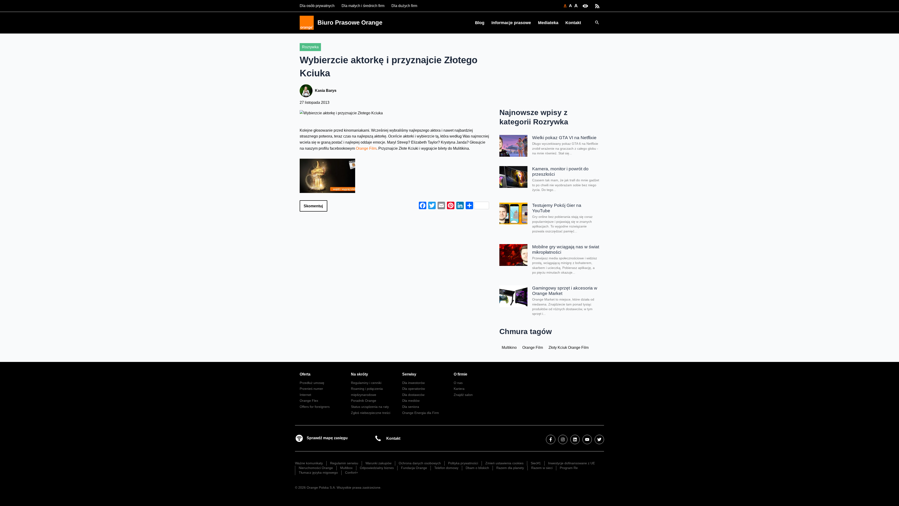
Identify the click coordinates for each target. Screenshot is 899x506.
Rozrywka (310, 47)
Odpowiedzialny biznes (377, 468)
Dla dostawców (413, 395)
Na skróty (359, 374)
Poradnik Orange (363, 400)
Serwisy (409, 374)
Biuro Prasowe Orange (349, 22)
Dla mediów (411, 400)
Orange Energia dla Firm (420, 413)
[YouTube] (587, 439)
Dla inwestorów (413, 383)
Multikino (509, 348)
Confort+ (351, 472)
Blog (479, 22)
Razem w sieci (542, 468)
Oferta (305, 374)
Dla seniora (410, 407)
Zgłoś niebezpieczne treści (370, 413)
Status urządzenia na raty (370, 407)
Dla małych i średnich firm (363, 6)
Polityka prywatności (463, 463)
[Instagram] (562, 439)
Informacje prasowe (511, 22)
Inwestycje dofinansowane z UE (571, 463)
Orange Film (366, 148)
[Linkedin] (575, 439)
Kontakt (573, 22)
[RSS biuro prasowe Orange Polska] (597, 6)
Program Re (569, 468)
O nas (458, 383)
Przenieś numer (311, 389)
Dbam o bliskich (477, 468)
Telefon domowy (446, 468)
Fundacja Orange (414, 468)
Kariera (459, 389)
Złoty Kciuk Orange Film (569, 348)
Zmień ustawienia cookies (504, 463)
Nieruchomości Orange (316, 468)
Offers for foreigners (315, 407)
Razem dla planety (510, 468)
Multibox (346, 468)
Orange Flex (309, 400)
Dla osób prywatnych (317, 6)
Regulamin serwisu (344, 463)
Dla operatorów (413, 389)
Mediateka (548, 22)
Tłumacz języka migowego (318, 472)
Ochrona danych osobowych (420, 463)
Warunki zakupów (378, 463)
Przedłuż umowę (312, 383)
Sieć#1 (536, 463)
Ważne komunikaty (309, 463)
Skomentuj (313, 206)
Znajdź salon (463, 395)
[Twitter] (599, 439)
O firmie (460, 374)
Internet (305, 395)
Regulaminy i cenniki (366, 383)
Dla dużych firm (404, 6)
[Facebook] (550, 439)
